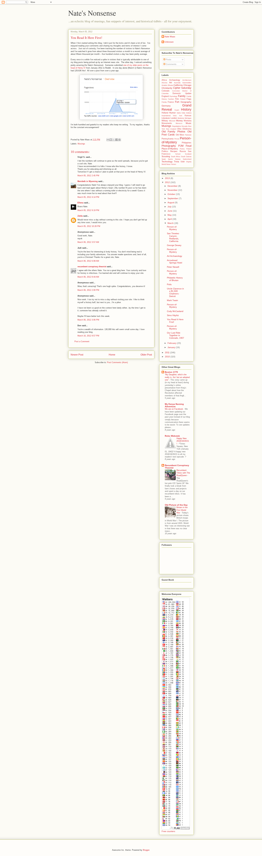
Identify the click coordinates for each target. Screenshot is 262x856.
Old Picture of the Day (176, 505)
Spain (164, 159)
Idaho (179, 113)
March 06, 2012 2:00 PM (88, 290)
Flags (188, 99)
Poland (188, 149)
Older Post (146, 354)
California (178, 85)
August (171, 202)
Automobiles (186, 83)
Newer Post (77, 354)
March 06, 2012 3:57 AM (88, 242)
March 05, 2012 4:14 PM (88, 197)
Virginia (188, 162)
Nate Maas (170, 36)
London (174, 118)
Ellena (80, 203)
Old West (180, 135)
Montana (187, 121)
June (170, 211)
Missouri (172, 121)
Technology (167, 161)
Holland (165, 113)
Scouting (166, 156)
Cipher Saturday (182, 87)
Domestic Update (182, 93)
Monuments (167, 123)
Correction (176, 91)
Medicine (181, 118)
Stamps (178, 159)
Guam (177, 110)
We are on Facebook (174, 409)
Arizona (164, 83)
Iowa (174, 115)
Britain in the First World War (182, 510)
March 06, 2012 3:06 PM (88, 320)
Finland (182, 99)
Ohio (179, 129)
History (186, 109)
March (171, 223)
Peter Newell (173, 267)
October (172, 194)
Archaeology (174, 80)
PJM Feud (184, 145)
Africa (164, 80)
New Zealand (171, 129)
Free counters (168, 831)
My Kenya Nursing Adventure (174, 405)
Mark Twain (172, 300)
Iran (180, 115)
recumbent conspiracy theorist (91, 266)
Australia (177, 83)
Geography (186, 102)
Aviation (164, 85)
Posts (168, 59)
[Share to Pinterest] (119, 139)
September (173, 198)
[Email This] (107, 139)
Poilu (169, 284)
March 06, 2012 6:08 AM (88, 261)
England (165, 96)
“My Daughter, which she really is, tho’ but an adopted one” (177, 377)
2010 (167, 356)
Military (165, 121)
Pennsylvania (167, 139)
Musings (81, 144)
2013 (167, 178)
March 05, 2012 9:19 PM (88, 210)
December (173, 186)
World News (166, 164)
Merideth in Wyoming (87, 181)
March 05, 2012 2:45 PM (88, 175)
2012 (167, 182)
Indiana (188, 113)
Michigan (188, 118)
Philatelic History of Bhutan (175, 278)
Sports (170, 159)
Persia (176, 139)
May (170, 215)
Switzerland (187, 159)
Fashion (171, 99)
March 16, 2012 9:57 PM (88, 336)
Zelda (80, 216)
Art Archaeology (174, 256)
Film (177, 99)
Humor (172, 112)
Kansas (188, 116)
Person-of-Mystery (176, 140)
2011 (167, 352)
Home (112, 354)
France (171, 102)
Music (188, 123)
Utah (183, 162)
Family (182, 96)
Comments (170, 64)
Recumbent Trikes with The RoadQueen (183, 473)
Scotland (188, 154)
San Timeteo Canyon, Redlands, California (173, 237)
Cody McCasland (175, 311)
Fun (177, 101)
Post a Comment (81, 341)
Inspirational (166, 115)
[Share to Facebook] (116, 139)
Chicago (187, 85)
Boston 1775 (171, 372)
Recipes (173, 151)
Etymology (173, 96)
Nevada (184, 126)
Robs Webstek (172, 436)
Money (179, 120)
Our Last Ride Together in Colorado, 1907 (175, 335)
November (173, 190)
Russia (183, 151)
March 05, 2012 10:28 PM (88, 226)
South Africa (175, 156)
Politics (165, 151)
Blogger (146, 850)
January (172, 347)
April (170, 219)
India (183, 113)
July (170, 206)
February (172, 343)
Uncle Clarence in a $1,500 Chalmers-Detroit (175, 292)
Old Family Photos (173, 131)
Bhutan (170, 85)
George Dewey (174, 245)
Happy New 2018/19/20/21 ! (182, 441)
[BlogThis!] (110, 139)
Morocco (179, 123)
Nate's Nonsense (92, 13)
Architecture (186, 80)
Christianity (167, 88)
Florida (164, 102)
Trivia (176, 161)
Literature (166, 118)
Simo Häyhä (173, 315)
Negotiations (176, 126)
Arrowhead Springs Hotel (174, 261)
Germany (166, 105)
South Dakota (186, 156)
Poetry (182, 149)
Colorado (165, 91)
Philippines (186, 143)
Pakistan (188, 135)
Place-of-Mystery (170, 148)
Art (170, 82)
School (177, 154)
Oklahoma (186, 129)
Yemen (173, 164)
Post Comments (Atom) (117, 362)
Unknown (169, 42)
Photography (169, 145)
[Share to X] (113, 139)
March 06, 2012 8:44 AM (88, 277)
